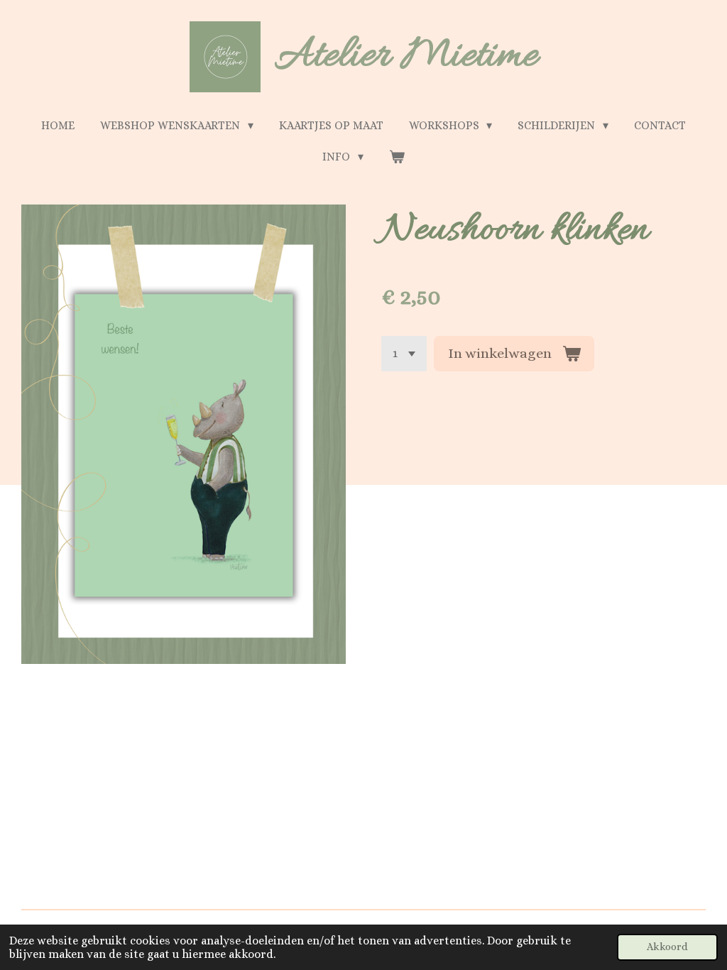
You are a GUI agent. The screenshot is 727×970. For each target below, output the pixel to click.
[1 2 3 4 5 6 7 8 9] (404, 353)
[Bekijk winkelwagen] (397, 157)
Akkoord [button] (667, 946)
